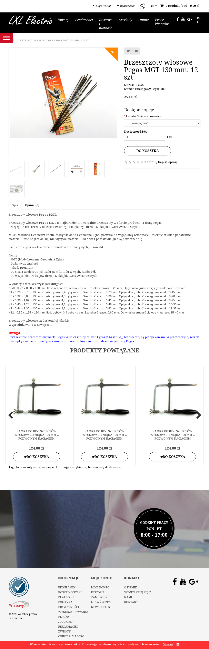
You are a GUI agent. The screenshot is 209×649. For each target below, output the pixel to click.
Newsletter (100, 607)
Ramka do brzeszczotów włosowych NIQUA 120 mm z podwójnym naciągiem (36, 434)
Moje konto (100, 587)
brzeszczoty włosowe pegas (35, 467)
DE (198, 18)
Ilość (169, 137)
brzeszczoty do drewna (104, 467)
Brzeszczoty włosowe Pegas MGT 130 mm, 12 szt (54, 40)
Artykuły (125, 20)
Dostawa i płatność (105, 24)
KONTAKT (131, 602)
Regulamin (67, 587)
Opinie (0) (32, 205)
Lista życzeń (101, 602)
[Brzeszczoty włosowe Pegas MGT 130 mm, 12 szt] (63, 102)
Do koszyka (147, 150)
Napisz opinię (167, 162)
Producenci (84, 20)
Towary (63, 20)
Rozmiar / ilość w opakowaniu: (144, 116)
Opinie (143, 20)
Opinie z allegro (71, 636)
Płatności (66, 597)
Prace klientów (161, 22)
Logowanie (103, 6)
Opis (15, 205)
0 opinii (150, 162)
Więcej (168, 644)
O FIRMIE (130, 587)
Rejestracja (127, 6)
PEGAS (139, 85)
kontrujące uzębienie (71, 467)
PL (198, 22)
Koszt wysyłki (70, 592)
